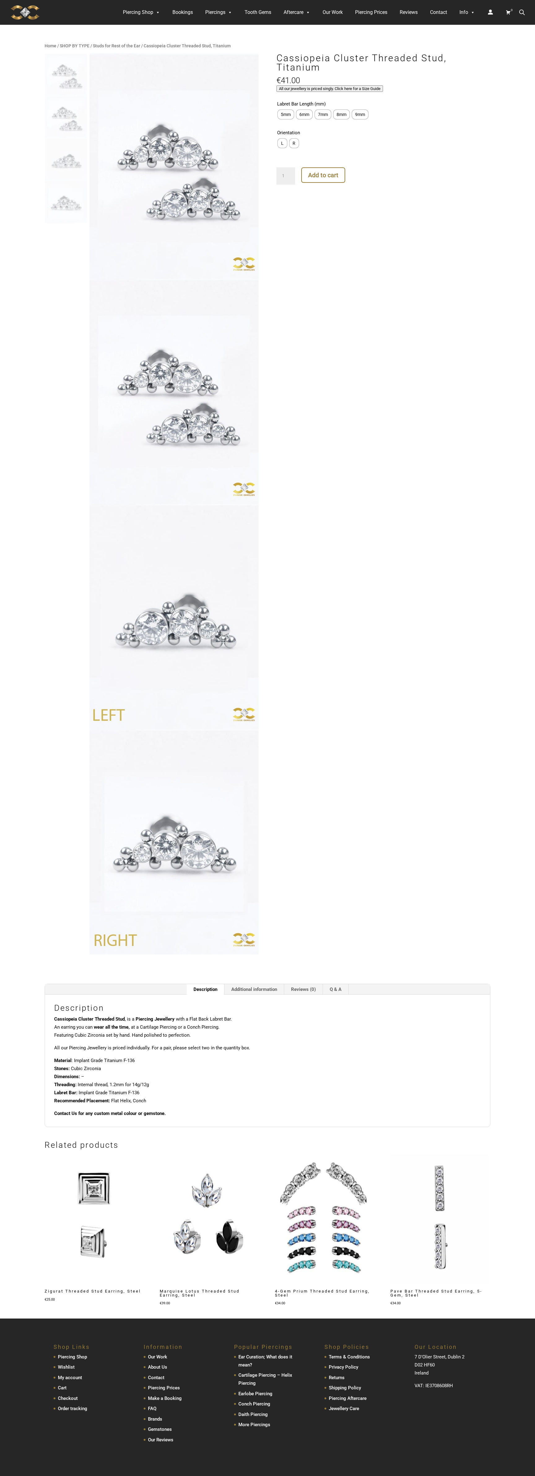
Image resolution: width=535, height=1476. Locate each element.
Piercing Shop (138, 12)
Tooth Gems (258, 12)
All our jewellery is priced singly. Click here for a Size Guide (330, 88)
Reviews (409, 12)
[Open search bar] (522, 12)
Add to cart (323, 175)
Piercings (215, 12)
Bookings (182, 12)
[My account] (490, 12)
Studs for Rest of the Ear (116, 45)
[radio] (286, 114)
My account (70, 1377)
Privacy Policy (343, 1367)
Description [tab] (205, 989)
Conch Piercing (254, 1404)
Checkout (68, 1398)
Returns (337, 1377)
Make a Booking (165, 1398)
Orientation (288, 133)
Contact (438, 12)
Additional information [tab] (254, 989)
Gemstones (160, 1429)
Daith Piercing (253, 1414)
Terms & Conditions (349, 1357)
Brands (155, 1419)
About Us (157, 1367)
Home (50, 45)
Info (463, 12)
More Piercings (254, 1424)
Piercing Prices (371, 12)
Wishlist (66, 1367)
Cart (62, 1388)
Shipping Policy (345, 1388)
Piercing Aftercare (348, 1398)
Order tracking (72, 1408)
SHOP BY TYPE (74, 45)
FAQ (152, 1408)
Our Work (333, 12)
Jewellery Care (344, 1408)
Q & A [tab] (335, 989)
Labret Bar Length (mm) (301, 104)
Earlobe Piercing (255, 1393)
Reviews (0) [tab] (303, 989)
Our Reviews (160, 1440)
